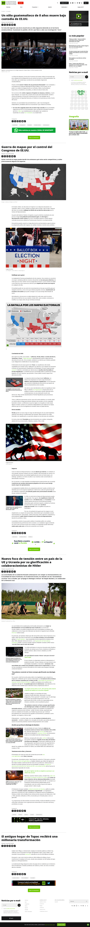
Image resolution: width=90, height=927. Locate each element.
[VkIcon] (71, 3)
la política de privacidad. (78, 80)
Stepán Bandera (21, 639)
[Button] (57, 2)
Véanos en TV (64, 3)
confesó (44, 738)
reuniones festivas (42, 733)
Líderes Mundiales (28, 911)
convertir (14, 370)
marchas (42, 731)
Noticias (8, 7)
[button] (78, 16)
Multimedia (64, 7)
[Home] (3, 3)
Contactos (42, 903)
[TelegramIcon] (77, 3)
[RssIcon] (88, 906)
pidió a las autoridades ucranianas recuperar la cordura (39, 776)
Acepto (77, 80)
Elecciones (15, 536)
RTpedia (26, 909)
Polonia (20, 814)
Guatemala (15, 125)
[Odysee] (77, 906)
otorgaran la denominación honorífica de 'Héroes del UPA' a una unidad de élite (31, 765)
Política (30, 536)
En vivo (20, 3)
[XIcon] (75, 3)
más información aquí (50, 924)
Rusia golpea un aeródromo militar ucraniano (77, 58)
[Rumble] (73, 3)
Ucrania (32, 814)
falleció (20, 111)
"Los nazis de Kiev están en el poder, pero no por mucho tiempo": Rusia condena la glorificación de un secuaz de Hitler (14, 740)
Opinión (50, 7)
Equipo (41, 905)
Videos (26, 905)
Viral (21, 7)
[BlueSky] (79, 3)
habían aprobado (27, 358)
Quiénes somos (43, 902)
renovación (28, 854)
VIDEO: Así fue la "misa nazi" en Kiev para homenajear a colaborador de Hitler (13, 783)
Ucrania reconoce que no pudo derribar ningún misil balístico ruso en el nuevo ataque (78, 52)
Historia (14, 814)
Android (56, 902)
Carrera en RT (42, 909)
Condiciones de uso (44, 911)
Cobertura (42, 907)
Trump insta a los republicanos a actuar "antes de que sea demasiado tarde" (14, 508)
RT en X (11, 918)
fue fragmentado (37, 390)
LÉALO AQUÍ (27, 657)
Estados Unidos (37, 125)
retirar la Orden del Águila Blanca (21, 761)
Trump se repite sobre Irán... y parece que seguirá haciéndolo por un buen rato (78, 133)
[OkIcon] (82, 3)
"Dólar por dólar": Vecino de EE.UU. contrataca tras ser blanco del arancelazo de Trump (77, 40)
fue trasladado (28, 113)
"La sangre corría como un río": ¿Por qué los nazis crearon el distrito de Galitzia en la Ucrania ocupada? (40, 689)
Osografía (74, 116)
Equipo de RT (81, 7)
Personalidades (25, 878)
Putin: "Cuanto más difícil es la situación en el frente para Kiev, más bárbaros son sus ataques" (78, 65)
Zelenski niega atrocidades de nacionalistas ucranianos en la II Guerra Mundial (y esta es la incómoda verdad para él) (14, 660)
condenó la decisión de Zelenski (36, 789)
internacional (46, 125)
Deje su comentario (34, 137)
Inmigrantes (22, 125)
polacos (29, 682)
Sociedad (29, 125)
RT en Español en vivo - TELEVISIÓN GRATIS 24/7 (76, 24)
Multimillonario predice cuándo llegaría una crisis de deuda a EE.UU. (78, 46)
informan (14, 633)
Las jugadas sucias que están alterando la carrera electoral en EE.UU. (14, 390)
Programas (34, 7)
